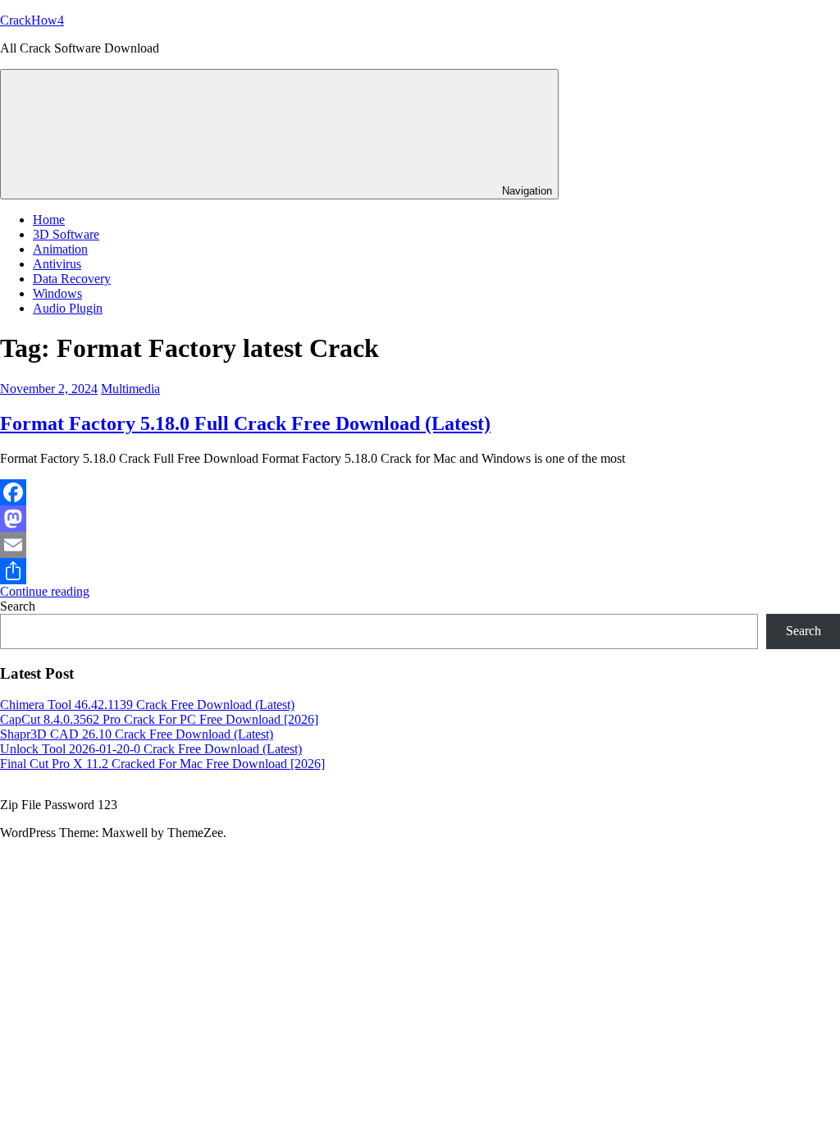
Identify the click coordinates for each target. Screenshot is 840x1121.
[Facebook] (420, 492)
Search (17, 606)
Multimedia (130, 389)
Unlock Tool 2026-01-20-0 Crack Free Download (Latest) (151, 749)
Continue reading (44, 591)
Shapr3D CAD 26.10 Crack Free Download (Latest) (136, 734)
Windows (57, 293)
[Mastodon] (420, 519)
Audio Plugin (68, 308)
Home (49, 219)
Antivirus (57, 264)
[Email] (420, 545)
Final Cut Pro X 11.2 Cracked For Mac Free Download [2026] (162, 764)
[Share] (420, 571)
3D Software (66, 234)
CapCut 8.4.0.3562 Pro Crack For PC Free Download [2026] (159, 719)
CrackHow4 (32, 20)
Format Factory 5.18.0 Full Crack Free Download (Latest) (245, 423)
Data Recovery (72, 279)
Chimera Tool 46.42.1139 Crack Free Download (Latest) (147, 704)
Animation (60, 249)
